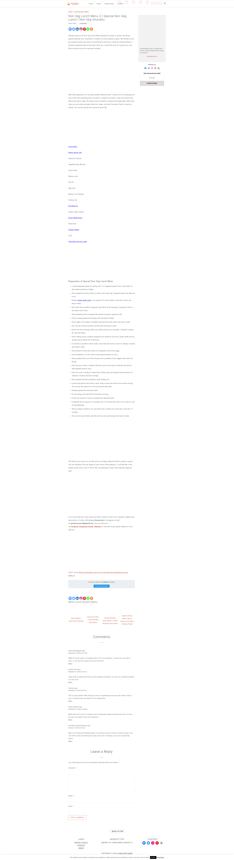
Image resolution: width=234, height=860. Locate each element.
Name (71, 796)
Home (91, 4)
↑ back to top (117, 831)
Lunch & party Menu (81, 12)
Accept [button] (153, 857)
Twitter (90, 526)
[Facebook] (70, 29)
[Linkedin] (77, 29)
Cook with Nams (125, 853)
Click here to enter (101, 586)
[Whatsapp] (88, 29)
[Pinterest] (84, 29)
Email (70, 806)
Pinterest (97, 526)
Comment (72, 768)
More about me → (152, 56)
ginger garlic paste (84, 300)
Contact (81, 845)
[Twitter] (73, 29)
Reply (70, 663)
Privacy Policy (81, 842)
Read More (160, 857)
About (99, 4)
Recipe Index (109, 4)
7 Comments (83, 23)
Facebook (74, 526)
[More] (91, 29)
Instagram (83, 526)
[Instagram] (80, 29)
